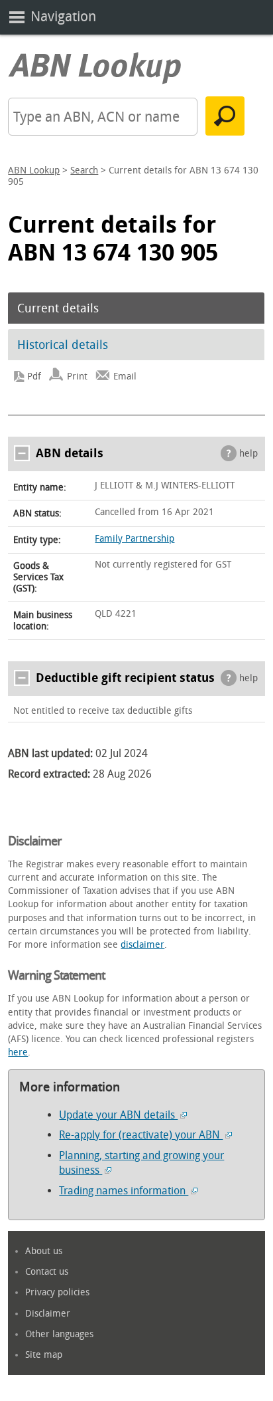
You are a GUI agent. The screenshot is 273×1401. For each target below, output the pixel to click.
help (248, 453)
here (18, 1052)
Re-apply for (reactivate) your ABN (141, 1135)
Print (77, 376)
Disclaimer (47, 1313)
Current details (58, 308)
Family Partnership (134, 538)
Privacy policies (57, 1292)
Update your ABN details (118, 1115)
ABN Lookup (34, 170)
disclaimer (142, 944)
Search (84, 170)
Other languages (59, 1334)
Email (124, 376)
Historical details (62, 345)
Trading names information (123, 1190)
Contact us (46, 1271)
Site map (43, 1354)
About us (43, 1251)
